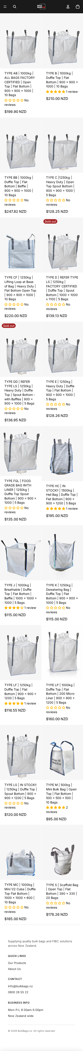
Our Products (17, 963)
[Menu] (5, 7)
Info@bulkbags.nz (20, 986)
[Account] (68, 7)
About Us (14, 969)
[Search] (14, 7)
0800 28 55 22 (18, 992)
